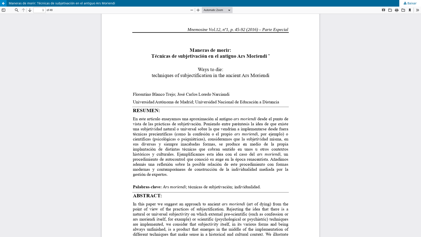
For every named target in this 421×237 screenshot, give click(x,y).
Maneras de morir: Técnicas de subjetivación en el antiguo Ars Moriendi (62, 3)
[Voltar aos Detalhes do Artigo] (3, 3)
